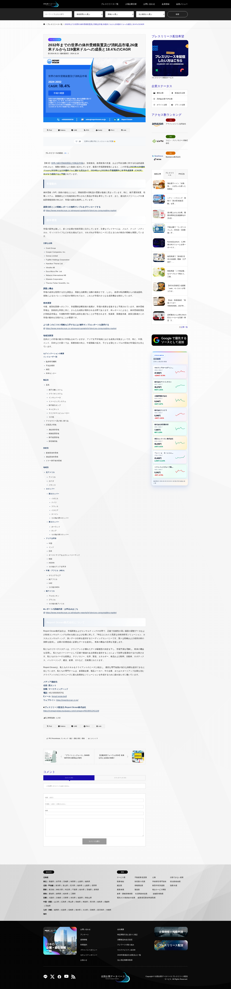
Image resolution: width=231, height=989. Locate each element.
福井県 (79, 885)
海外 (45, 914)
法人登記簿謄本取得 (124, 960)
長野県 (94, 885)
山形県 (80, 881)
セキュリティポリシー (88, 955)
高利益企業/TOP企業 (165, 99)
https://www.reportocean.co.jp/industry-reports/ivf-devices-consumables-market (81, 613)
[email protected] (59, 696)
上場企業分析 (131, 4)
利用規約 (83, 945)
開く (66, 153)
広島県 (63, 902)
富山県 (65, 885)
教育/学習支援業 (158, 885)
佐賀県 (63, 910)
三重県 (73, 894)
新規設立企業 (180, 93)
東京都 (51, 890)
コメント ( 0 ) (69, 777)
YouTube (67, 978)
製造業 (137, 890)
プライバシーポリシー (88, 950)
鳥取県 (85, 902)
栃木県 (81, 890)
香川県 (92, 902)
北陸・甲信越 (48, 885)
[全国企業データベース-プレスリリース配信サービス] (51, 4)
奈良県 (73, 898)
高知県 (48, 906)
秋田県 (73, 881)
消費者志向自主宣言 (124, 940)
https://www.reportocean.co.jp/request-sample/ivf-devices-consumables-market (81, 211)
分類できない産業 (176, 877)
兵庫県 (65, 898)
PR (50, 738)
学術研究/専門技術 (159, 881)
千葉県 (74, 890)
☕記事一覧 (183, 327)
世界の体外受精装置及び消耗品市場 (67, 163)
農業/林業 (120, 890)
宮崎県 (92, 910)
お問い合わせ (149, 4)
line (46, 978)
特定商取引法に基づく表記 (127, 935)
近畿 (45, 898)
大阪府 (51, 898)
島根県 (78, 902)
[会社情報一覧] (60, 941)
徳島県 (99, 902)
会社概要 (120, 929)
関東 (45, 890)
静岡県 (58, 894)
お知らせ (83, 960)
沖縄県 (108, 910)
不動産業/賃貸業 (141, 877)
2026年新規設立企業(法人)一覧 (129, 955)
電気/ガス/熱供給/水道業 (126, 898)
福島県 (87, 881)
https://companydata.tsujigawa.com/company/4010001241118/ (71, 711)
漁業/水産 (173, 885)
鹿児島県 (100, 910)
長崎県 (70, 910)
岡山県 (70, 902)
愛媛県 (106, 902)
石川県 (72, 885)
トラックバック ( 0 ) (120, 777)
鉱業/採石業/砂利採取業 (147, 898)
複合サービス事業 (159, 890)
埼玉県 (67, 890)
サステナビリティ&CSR (126, 950)
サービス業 (121, 877)
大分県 (85, 910)
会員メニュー (182, 4)
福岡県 (56, 910)
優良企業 (160, 93)
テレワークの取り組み (125, 945)
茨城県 (89, 890)
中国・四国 (47, 902)
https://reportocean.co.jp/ (67, 700)
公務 (154, 877)
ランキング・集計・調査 (69, 738)
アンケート (84, 935)
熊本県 (78, 910)
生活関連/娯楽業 (141, 894)
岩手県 (58, 881)
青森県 (51, 881)
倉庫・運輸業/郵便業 (125, 894)
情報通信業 (139, 885)
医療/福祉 (120, 881)
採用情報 (83, 940)
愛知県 (51, 894)
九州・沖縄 (47, 910)
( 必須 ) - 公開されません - (55, 804)
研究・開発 (81, 738)
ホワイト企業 (162, 105)
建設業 (119, 885)
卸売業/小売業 (140, 881)
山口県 (56, 902)
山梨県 (87, 885)
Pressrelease (55, 738)
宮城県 (65, 881)
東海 (45, 894)
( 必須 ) (49, 797)
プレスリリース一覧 (109, 4)
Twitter (53, 978)
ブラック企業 (180, 105)
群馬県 (96, 890)
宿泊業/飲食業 (175, 881)
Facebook (60, 978)
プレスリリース (55, 39)
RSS (74, 978)
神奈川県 (59, 890)
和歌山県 (88, 898)
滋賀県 (80, 898)
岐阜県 (65, 894)
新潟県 (58, 885)
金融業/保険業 (158, 894)
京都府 (58, 898)
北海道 (45, 877)
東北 (45, 881)
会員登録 (165, 4)
